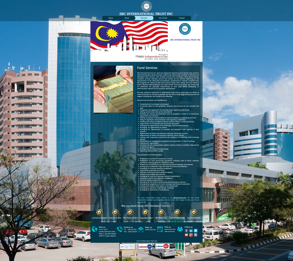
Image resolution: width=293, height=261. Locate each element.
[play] (199, 58)
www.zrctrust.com (170, 229)
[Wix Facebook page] (186, 230)
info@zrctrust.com (150, 230)
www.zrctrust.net (170, 231)
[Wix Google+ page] (191, 235)
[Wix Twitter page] (195, 230)
